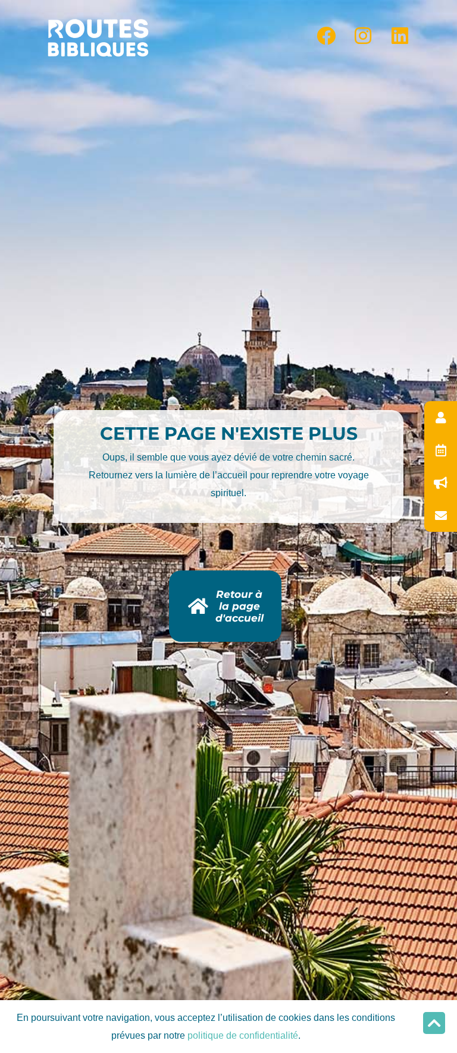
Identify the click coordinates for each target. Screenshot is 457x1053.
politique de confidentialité (242, 1035)
